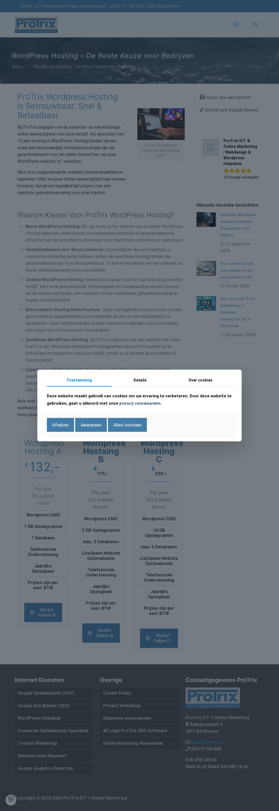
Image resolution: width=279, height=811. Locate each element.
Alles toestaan (127, 424)
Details (140, 380)
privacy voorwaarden (139, 403)
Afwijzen (60, 424)
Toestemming (79, 380)
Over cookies (201, 380)
